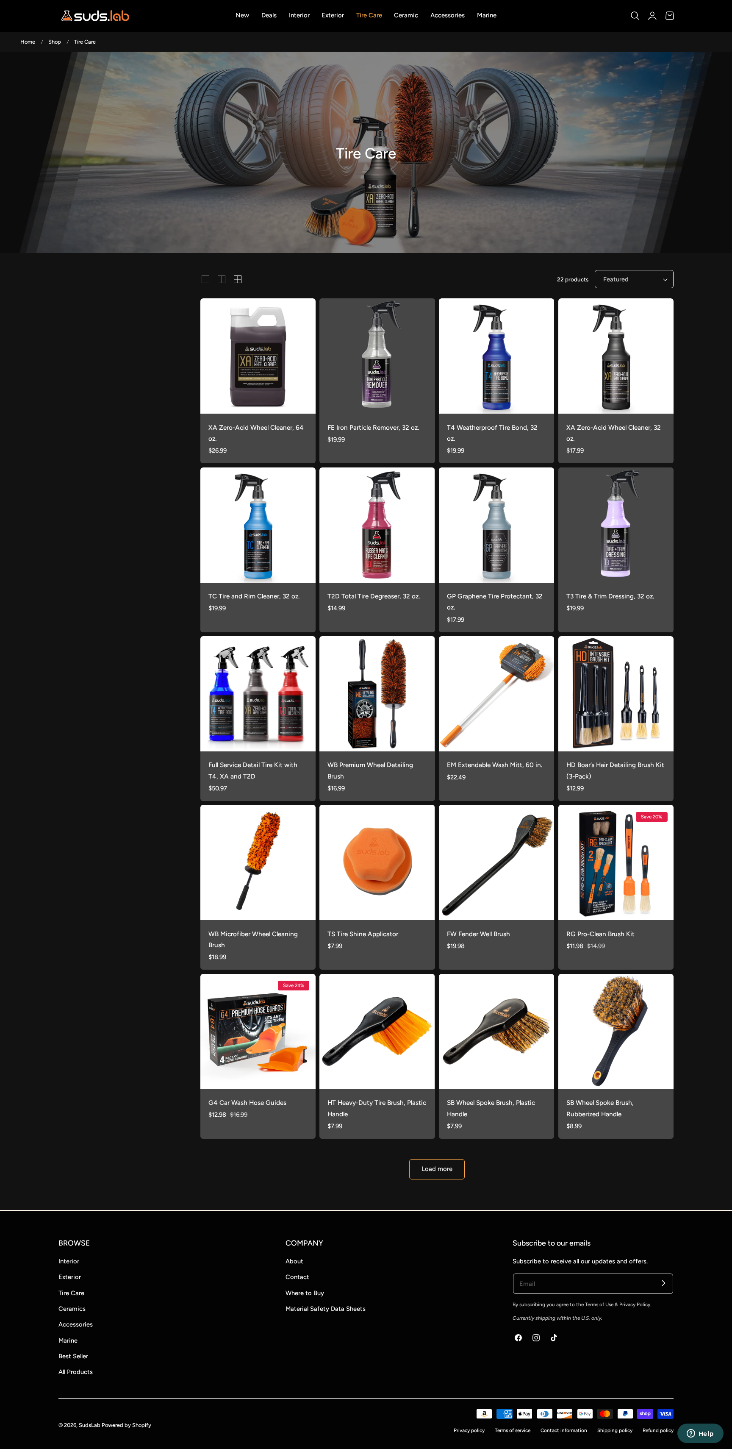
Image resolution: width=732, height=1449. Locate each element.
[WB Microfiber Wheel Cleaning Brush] (258, 862)
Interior (68, 1261)
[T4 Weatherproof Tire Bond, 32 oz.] (496, 356)
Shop (54, 42)
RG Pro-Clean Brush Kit (600, 934)
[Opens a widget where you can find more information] (700, 1434)
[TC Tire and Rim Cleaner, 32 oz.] (258, 525)
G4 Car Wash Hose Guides (247, 1103)
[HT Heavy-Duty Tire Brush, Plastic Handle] (377, 1031)
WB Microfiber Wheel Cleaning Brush (253, 939)
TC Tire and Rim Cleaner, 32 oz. (253, 596)
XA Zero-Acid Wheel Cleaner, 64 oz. (256, 432)
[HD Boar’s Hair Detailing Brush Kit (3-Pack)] (616, 693)
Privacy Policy (634, 1304)
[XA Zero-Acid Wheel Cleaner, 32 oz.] (616, 356)
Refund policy (658, 1430)
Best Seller (73, 1356)
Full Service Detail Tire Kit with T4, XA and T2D (252, 770)
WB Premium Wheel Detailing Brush (370, 770)
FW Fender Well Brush (478, 934)
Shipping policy (614, 1430)
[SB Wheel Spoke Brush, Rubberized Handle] (616, 1031)
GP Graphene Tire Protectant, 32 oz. (495, 601)
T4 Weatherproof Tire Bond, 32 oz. (492, 432)
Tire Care (85, 42)
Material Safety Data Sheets (326, 1309)
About (294, 1261)
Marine (68, 1340)
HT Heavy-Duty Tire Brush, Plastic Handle (376, 1108)
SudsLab (89, 1425)
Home (27, 42)
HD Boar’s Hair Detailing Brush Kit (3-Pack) (615, 770)
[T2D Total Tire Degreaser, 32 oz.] (377, 525)
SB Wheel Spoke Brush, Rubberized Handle (600, 1108)
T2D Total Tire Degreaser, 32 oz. (373, 596)
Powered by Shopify (126, 1425)
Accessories (75, 1324)
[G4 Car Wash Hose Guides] (258, 1031)
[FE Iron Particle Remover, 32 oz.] (377, 356)
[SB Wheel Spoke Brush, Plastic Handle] (496, 1031)
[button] (635, 15)
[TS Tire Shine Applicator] (377, 862)
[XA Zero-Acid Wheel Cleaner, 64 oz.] (258, 356)
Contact (297, 1277)
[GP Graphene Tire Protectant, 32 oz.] (496, 525)
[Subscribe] (663, 1283)
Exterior (69, 1277)
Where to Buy (305, 1293)
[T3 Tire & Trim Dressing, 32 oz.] (616, 525)
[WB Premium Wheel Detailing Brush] (377, 693)
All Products (75, 1372)
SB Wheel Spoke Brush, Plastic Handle (491, 1108)
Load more (436, 1169)
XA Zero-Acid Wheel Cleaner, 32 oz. (613, 432)
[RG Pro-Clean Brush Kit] (616, 862)
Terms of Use (600, 1304)
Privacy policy (469, 1430)
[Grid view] (205, 279)
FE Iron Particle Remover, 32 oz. (373, 427)
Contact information (564, 1430)
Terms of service (512, 1430)
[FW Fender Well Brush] (496, 862)
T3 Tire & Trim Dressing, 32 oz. (610, 596)
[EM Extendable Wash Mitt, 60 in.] (496, 693)
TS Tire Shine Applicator (362, 934)
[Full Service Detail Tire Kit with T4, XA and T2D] (258, 693)
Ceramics (72, 1309)
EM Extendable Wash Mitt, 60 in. (494, 765)
